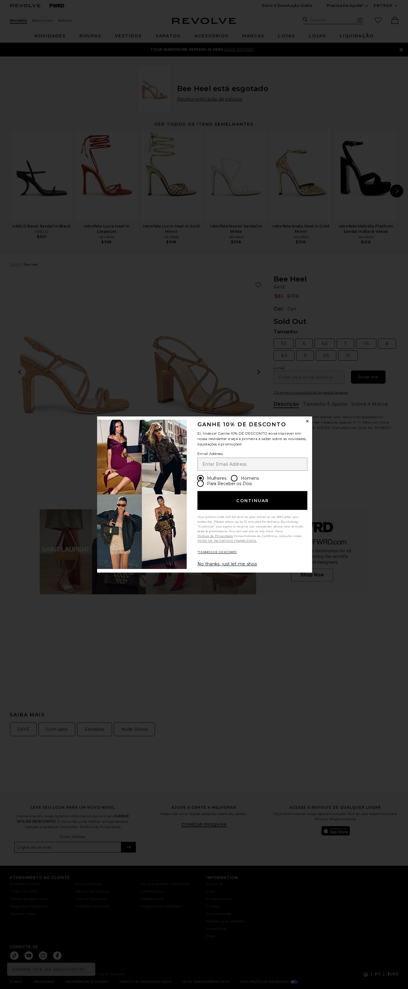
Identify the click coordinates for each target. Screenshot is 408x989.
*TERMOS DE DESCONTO (217, 552)
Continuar (252, 500)
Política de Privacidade (215, 536)
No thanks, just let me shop (227, 564)
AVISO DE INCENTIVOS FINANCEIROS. (227, 541)
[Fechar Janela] (307, 421)
